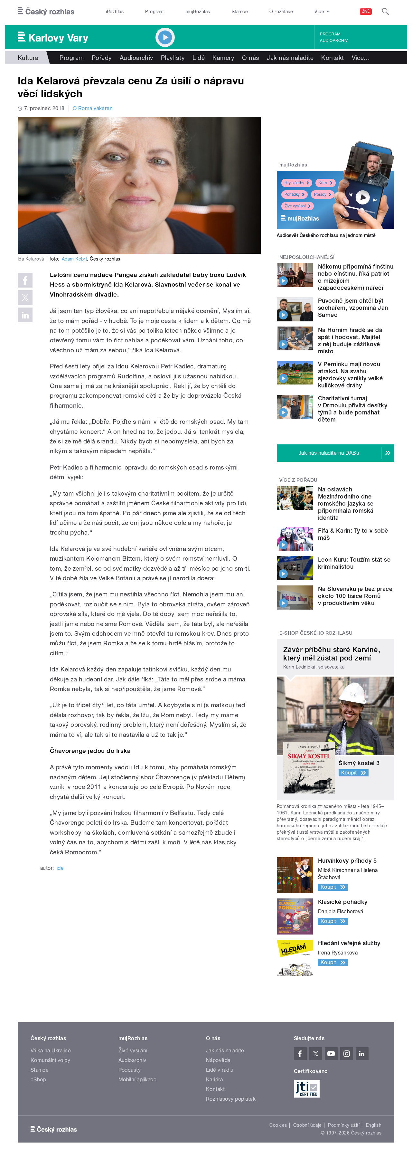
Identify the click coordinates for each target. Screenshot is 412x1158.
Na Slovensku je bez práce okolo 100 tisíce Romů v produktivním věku (355, 595)
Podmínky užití (344, 1125)
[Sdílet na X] (25, 297)
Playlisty (173, 57)
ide (60, 868)
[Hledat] (385, 11)
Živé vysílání (295, 206)
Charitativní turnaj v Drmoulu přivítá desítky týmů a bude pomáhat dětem (352, 409)
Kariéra (214, 1080)
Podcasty (129, 1070)
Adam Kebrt (74, 258)
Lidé (198, 57)
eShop (38, 1080)
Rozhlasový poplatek (231, 1099)
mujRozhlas (197, 11)
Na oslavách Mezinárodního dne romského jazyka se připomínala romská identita (346, 503)
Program (154, 11)
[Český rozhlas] (46, 11)
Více (361, 57)
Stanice (240, 11)
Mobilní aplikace (137, 1080)
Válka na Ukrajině (51, 1051)
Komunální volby (50, 1060)
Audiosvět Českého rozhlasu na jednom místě (326, 235)
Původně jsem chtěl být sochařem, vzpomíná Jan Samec (353, 307)
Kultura (28, 57)
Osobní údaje (307, 1125)
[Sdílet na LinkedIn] (25, 315)
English (373, 1125)
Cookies (278, 1125)
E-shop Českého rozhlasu (316, 633)
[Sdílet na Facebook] (25, 280)
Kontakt (332, 57)
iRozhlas (115, 11)
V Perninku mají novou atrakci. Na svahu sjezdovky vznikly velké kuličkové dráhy (350, 375)
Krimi (323, 183)
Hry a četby (294, 183)
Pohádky (292, 194)
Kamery (223, 57)
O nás (250, 57)
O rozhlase (281, 11)
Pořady (102, 57)
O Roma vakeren (93, 108)
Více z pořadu (298, 480)
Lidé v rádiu (220, 1070)
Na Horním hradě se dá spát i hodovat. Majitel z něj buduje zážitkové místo (350, 341)
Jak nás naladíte (290, 57)
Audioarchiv (334, 40)
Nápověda (218, 1060)
